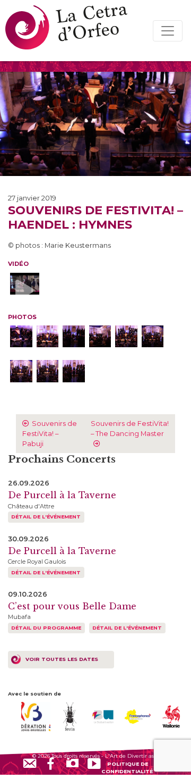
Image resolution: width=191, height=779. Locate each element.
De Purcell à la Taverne (62, 495)
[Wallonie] (171, 716)
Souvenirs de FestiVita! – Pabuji (49, 434)
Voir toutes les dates (61, 659)
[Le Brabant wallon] (103, 716)
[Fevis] (69, 716)
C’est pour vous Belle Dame (72, 606)
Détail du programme (46, 628)
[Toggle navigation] (168, 30)
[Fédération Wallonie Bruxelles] (35, 716)
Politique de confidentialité (127, 767)
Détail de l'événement (46, 517)
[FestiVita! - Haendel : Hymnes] (21, 336)
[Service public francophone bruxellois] (137, 716)
